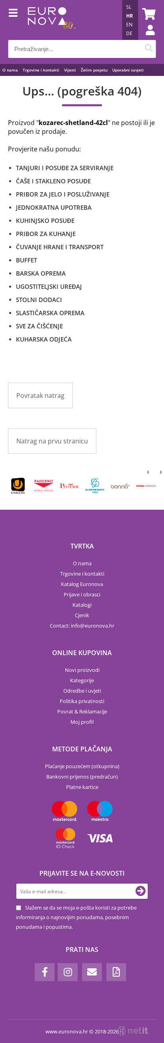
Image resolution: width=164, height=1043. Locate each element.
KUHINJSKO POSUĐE (45, 220)
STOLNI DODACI (39, 300)
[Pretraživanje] (149, 49)
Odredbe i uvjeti (82, 690)
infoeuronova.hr (92, 625)
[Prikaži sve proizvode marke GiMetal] (43, 486)
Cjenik (82, 615)
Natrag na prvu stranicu (52, 441)
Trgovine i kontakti (41, 70)
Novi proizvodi (82, 669)
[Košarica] (148, 14)
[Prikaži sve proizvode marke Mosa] (95, 486)
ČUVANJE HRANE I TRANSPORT (59, 247)
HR (129, 15)
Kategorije (82, 680)
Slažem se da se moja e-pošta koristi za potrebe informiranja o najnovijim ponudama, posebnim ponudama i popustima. (76, 917)
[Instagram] (68, 972)
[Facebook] (45, 972)
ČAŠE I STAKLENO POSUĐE (53, 181)
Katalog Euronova (82, 584)
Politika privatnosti (82, 701)
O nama (10, 70)
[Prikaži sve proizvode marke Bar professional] (120, 486)
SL (128, 7)
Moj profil (82, 721)
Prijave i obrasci (82, 594)
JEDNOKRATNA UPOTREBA (54, 207)
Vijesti (70, 70)
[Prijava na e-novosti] (140, 891)
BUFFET (26, 260)
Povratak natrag (40, 395)
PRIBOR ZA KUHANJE (46, 234)
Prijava (146, 38)
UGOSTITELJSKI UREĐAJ (49, 286)
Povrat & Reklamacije (82, 711)
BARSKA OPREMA (41, 273)
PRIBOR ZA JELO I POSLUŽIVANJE (62, 194)
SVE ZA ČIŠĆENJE (39, 326)
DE (129, 33)
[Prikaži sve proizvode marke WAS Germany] (146, 486)
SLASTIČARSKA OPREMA (50, 313)
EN (129, 24)
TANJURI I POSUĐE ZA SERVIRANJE (64, 168)
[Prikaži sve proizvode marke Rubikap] (18, 486)
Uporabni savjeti (128, 70)
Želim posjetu (94, 70)
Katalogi (82, 604)
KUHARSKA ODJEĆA (44, 339)
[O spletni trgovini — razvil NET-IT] (133, 1031)
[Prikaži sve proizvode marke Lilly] (69, 486)
